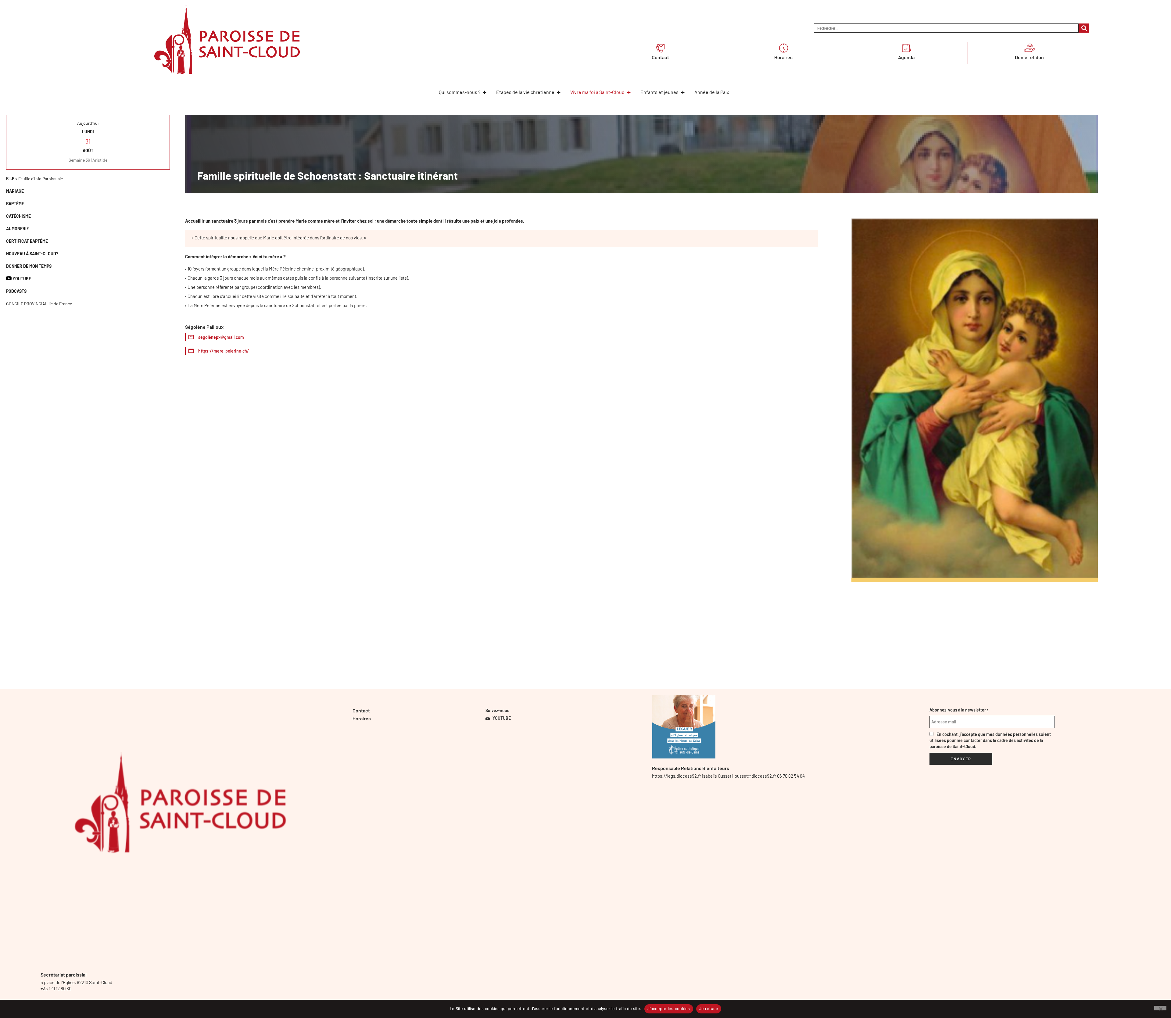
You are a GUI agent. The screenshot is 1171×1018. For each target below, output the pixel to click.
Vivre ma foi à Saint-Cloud (597, 92)
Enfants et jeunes (659, 92)
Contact (660, 57)
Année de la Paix (711, 92)
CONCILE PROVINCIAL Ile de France (39, 303)
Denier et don (1029, 57)
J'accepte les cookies (668, 1008)
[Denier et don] (1029, 48)
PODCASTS (16, 291)
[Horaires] (783, 48)
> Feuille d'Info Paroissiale (34, 178)
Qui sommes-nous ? (459, 92)
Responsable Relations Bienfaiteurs (690, 768)
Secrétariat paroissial (64, 974)
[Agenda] (906, 48)
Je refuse (708, 1008)
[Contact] (660, 48)
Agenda (906, 57)
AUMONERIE (17, 228)
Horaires (783, 57)
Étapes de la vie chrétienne (525, 92)
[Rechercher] (1084, 28)
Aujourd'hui (88, 123)
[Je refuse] (1160, 1008)
